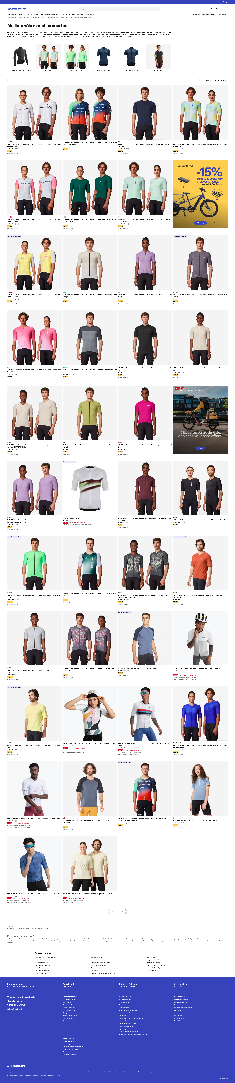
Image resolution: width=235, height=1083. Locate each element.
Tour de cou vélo (40, 973)
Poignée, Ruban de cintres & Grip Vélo (103, 973)
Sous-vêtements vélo (42, 960)
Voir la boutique (200, 223)
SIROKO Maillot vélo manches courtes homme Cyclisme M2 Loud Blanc (33, 819)
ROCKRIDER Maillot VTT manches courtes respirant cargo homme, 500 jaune (33, 746)
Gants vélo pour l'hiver (98, 957)
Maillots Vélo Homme (131, 70)
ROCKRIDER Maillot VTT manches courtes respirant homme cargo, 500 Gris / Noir (89, 822)
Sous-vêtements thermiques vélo (46, 957)
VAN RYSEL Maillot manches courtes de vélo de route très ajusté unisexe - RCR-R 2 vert (90, 221)
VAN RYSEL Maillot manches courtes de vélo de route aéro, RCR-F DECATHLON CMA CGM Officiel (142, 820)
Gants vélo (94, 970)
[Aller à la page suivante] (124, 911)
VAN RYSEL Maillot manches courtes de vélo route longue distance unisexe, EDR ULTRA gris (143, 596)
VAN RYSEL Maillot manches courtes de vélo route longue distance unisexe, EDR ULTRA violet (32, 521)
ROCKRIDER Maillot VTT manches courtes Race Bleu (137, 668)
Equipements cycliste (154, 960)
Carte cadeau (222, 14)
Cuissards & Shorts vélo (42, 965)
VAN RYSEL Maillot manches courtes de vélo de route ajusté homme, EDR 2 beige (90, 296)
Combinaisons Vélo (97, 960)
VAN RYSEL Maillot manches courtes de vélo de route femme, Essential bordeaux (144, 519)
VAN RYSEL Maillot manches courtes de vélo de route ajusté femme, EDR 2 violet (145, 296)
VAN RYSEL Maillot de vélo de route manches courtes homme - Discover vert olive (89, 446)
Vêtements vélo (152, 957)
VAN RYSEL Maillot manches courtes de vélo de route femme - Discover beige (199, 369)
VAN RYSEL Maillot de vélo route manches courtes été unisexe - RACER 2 (200, 520)
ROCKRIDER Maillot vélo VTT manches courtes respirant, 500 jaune (87, 894)
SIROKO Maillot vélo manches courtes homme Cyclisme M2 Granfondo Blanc (199, 669)
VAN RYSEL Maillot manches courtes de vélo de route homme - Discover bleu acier (144, 145)
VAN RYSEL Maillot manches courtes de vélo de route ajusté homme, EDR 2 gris (90, 371)
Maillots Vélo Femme (103, 70)
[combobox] (221, 80)
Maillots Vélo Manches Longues (21, 70)
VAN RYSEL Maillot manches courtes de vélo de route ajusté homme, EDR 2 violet (200, 296)
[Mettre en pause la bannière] (223, 2)
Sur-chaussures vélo (153, 962)
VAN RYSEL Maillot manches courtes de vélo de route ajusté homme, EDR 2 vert (34, 596)
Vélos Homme (39, 968)
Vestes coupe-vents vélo (99, 965)
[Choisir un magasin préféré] (212, 9)
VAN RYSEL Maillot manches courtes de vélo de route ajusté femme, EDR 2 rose (145, 446)
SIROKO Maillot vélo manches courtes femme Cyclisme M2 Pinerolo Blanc (90, 743)
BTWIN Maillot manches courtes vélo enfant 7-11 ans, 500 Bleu (196, 820)
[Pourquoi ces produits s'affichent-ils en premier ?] (200, 80)
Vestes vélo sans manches (99, 968)
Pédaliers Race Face (41, 962)
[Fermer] (226, 2)
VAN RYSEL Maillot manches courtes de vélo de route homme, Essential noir (144, 369)
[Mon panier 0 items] (225, 9)
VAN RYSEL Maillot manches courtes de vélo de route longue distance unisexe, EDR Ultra (89, 669)
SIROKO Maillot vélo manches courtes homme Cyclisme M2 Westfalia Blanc (143, 745)
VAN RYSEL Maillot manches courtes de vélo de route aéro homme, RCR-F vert (90, 594)
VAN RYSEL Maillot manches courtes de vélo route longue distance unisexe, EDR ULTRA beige (32, 446)
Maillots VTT (49, 70)
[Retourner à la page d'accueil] (18, 9)
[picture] (34, 112)
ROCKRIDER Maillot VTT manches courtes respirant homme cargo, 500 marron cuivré (199, 596)
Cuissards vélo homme (42, 970)
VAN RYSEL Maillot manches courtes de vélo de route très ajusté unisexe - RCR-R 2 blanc (34, 145)
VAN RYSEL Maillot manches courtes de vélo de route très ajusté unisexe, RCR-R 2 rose (34, 371)
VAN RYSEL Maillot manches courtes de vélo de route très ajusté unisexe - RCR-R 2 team (34, 221)
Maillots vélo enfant (158, 70)
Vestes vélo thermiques (154, 968)
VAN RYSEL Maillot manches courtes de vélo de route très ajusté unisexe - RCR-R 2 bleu (200, 746)
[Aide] (216, 9)
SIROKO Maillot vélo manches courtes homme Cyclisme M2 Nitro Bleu (33, 894)
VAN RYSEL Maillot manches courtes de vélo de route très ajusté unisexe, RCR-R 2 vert (200, 145)
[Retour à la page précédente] (110, 911)
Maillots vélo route (76, 70)
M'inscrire (200, 448)
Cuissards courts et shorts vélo (157, 965)
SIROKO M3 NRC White (71, 518)
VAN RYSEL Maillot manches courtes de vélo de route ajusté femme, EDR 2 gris (34, 671)
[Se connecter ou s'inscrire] (221, 9)
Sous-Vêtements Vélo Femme (100, 962)
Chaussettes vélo (152, 970)
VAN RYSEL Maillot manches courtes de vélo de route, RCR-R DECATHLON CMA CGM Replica (90, 144)
